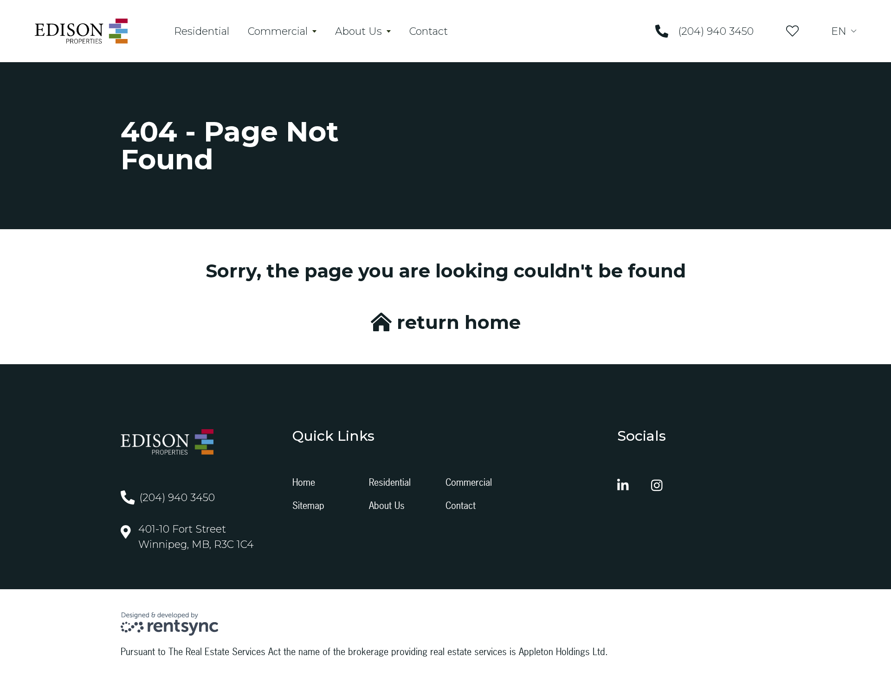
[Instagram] (657, 485)
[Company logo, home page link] (81, 31)
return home (456, 322)
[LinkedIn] (623, 485)
